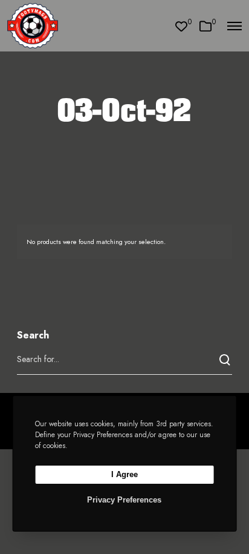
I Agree (124, 474)
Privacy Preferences (124, 499)
